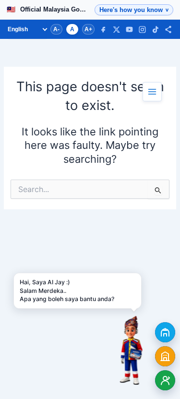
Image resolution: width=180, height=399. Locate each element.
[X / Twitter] (116, 29)
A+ (88, 29)
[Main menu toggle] (152, 91)
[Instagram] (142, 29)
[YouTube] (129, 29)
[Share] (168, 29)
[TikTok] (155, 29)
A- (56, 29)
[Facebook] (103, 29)
